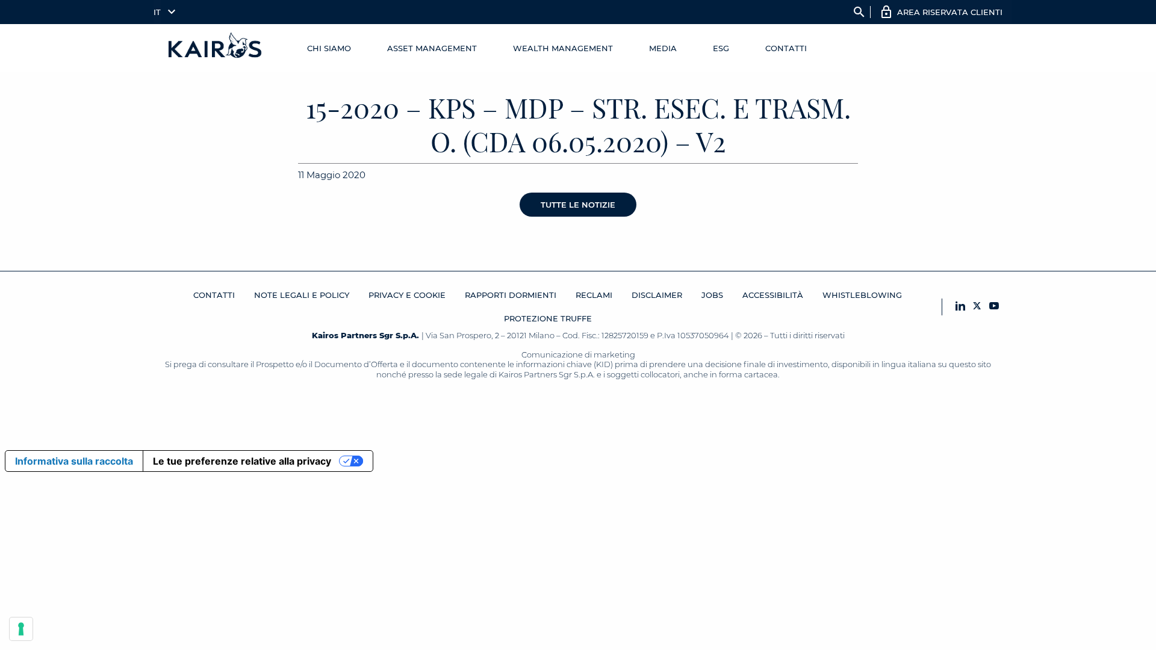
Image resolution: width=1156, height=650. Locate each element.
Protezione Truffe (548, 318)
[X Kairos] (977, 307)
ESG (721, 48)
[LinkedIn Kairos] (960, 307)
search (859, 12)
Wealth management (563, 48)
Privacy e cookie (407, 295)
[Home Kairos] (215, 48)
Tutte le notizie (578, 204)
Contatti (786, 48)
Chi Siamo (329, 48)
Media (663, 48)
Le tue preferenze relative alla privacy (242, 461)
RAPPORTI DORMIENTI (510, 295)
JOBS (712, 295)
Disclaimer (657, 295)
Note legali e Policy (301, 295)
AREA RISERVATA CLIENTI (949, 12)
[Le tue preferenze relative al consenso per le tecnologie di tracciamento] (21, 629)
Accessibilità (772, 295)
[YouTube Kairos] (994, 307)
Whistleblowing (862, 295)
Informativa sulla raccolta (74, 461)
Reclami (594, 295)
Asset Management (432, 48)
